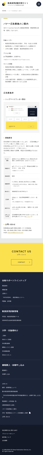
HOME (4, 11)
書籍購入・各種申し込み (13, 365)
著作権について (6, 437)
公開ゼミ (4, 293)
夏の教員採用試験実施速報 (10, 391)
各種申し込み (6, 374)
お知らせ (4, 383)
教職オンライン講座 (8, 347)
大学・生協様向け (10, 330)
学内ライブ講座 (6, 339)
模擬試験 (4, 289)
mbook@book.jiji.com (15, 232)
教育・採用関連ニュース (9, 387)
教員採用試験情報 (10, 311)
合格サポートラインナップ (14, 280)
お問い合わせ (6, 416)
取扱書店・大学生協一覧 (9, 401)
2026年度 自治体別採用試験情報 (11, 320)
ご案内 (4, 335)
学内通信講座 (6, 343)
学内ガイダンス (6, 355)
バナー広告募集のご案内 (9, 409)
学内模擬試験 (6, 351)
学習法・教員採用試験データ (10, 316)
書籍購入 (4, 370)
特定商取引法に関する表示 (9, 430)
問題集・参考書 (6, 301)
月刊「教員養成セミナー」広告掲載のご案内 (15, 413)
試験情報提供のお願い (8, 405)
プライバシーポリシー (8, 433)
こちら (28, 216)
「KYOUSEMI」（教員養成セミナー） (13, 297)
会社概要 (4, 440)
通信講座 (4, 286)
